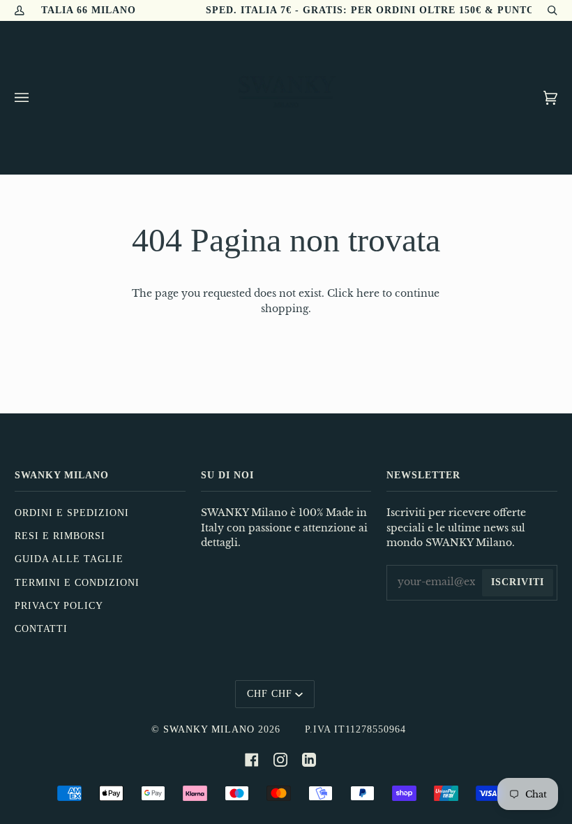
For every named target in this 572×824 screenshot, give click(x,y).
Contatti (41, 629)
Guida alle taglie (69, 559)
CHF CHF (269, 694)
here (367, 294)
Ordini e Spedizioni (72, 513)
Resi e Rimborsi (60, 536)
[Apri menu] (36, 98)
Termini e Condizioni (77, 582)
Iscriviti (517, 582)
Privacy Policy (59, 606)
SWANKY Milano (209, 729)
